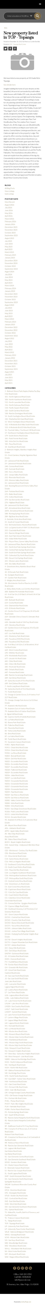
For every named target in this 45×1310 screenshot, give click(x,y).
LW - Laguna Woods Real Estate (17, 1023)
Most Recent (10, 202)
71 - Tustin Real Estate (13, 692)
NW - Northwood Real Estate (16, 1081)
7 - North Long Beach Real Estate (17, 686)
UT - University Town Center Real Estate (20, 1229)
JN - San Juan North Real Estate (17, 976)
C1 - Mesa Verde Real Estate (15, 856)
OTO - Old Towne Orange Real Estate (18, 1095)
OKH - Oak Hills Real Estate (15, 1090)
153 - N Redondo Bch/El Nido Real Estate (20, 427)
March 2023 (9, 319)
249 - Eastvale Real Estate (14, 469)
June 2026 (9, 210)
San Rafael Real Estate (13, 1154)
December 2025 (11, 227)
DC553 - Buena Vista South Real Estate (19, 923)
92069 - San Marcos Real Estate (17, 795)
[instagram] (22, 1268)
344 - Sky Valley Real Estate (15, 564)
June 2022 (9, 344)
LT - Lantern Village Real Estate (16, 1017)
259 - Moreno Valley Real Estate (17, 480)
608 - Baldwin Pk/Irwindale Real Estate (19, 592)
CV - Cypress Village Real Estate (17, 906)
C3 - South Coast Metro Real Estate (18, 867)
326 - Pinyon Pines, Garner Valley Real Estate (21, 541)
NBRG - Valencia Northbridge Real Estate (20, 1059)
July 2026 (8, 207)
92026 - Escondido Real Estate (16, 764)
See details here (10, 85)
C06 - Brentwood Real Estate (16, 853)
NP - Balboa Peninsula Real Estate (17, 1070)
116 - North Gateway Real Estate (17, 405)
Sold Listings (9, 194)
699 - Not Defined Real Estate (16, 683)
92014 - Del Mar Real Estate (15, 758)
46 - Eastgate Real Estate (14, 575)
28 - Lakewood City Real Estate (16, 505)
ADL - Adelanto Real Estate (15, 828)
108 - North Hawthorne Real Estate (18, 399)
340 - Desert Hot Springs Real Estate (18, 558)
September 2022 (11, 336)
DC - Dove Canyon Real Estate (16, 914)
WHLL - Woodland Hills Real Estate (18, 1248)
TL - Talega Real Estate (13, 1221)
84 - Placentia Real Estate (14, 728)
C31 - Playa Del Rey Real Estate (17, 870)
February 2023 (10, 322)
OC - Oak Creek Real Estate (15, 1084)
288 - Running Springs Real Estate (17, 514)
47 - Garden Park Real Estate (15, 578)
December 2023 (11, 294)
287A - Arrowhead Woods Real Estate (19, 511)
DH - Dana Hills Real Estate (15, 948)
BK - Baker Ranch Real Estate (16, 839)
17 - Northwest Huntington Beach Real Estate (22, 433)
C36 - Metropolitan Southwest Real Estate (20, 875)
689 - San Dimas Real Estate (15, 678)
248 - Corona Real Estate (14, 466)
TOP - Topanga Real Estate (18, 44)
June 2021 (9, 377)
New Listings (9, 191)
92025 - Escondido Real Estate (16, 761)
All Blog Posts (10, 188)
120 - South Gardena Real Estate (17, 411)
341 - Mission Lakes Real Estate (16, 561)
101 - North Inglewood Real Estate (18, 397)
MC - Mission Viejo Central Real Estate (19, 1037)
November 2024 (11, 263)
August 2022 (9, 338)
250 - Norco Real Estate (14, 472)
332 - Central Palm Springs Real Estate (19, 550)
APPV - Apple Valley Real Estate (16, 831)
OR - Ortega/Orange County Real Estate (20, 1092)
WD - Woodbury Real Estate (15, 1246)
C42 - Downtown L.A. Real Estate (17, 884)
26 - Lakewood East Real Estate (17, 483)
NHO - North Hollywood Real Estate (18, 1062)
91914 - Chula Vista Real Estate (16, 750)
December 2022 (11, 327)
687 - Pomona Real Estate (14, 672)
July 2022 (8, 341)
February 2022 (10, 355)
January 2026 (10, 224)
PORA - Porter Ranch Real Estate (17, 1109)
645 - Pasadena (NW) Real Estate (17, 639)
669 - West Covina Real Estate (16, 650)
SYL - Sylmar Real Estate (14, 1209)
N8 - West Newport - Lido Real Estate (19, 1056)
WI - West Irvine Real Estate (15, 1251)
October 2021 (10, 366)
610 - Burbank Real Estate (14, 600)
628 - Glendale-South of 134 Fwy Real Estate (21, 622)
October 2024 (10, 266)
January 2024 (10, 291)
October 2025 (10, 233)
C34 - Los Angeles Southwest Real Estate (20, 873)
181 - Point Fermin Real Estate (16, 438)
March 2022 (9, 352)
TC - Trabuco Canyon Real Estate (17, 1218)
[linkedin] (26, 1268)
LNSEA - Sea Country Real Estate (17, 1006)
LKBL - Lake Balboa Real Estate (17, 998)
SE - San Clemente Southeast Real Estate (20, 1159)
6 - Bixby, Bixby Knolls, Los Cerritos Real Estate (22, 589)
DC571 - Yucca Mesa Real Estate (17, 926)
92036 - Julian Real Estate (14, 775)
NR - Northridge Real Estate (15, 1073)
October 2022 (10, 333)
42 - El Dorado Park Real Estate (16, 572)
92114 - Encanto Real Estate (15, 817)
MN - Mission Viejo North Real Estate (19, 1042)
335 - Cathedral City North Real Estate (19, 555)
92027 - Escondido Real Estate (16, 767)
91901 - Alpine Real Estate (14, 745)
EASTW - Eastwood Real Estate (17, 953)
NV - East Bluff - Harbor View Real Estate (20, 1079)
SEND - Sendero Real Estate (15, 1162)
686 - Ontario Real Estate (14, 669)
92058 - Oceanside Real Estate (16, 789)
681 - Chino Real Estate (13, 661)
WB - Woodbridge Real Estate (16, 1243)
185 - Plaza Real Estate (13, 444)
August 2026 (9, 205)
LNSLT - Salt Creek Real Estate (16, 1009)
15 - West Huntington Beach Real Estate (20, 422)
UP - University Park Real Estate (17, 1226)
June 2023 (9, 310)
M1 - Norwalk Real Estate (14, 1026)
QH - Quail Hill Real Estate (14, 1115)
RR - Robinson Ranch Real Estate (17, 1143)
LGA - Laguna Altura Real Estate (16, 995)
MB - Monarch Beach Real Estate (17, 1034)
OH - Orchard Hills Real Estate (16, 1087)
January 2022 (10, 358)
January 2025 (10, 258)
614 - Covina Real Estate (14, 603)
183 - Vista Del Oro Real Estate (16, 441)
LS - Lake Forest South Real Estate (18, 1015)
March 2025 (9, 252)
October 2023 (10, 299)
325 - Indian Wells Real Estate (16, 539)
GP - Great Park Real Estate (15, 970)
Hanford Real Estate (12, 973)
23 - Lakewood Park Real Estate (17, 461)
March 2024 (9, 285)
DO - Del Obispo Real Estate (15, 951)
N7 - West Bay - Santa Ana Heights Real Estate (22, 1054)
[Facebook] (14, 1268)
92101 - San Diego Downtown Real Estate (20, 809)
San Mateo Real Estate (13, 1151)
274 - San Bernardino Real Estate (17, 500)
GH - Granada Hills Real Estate (16, 967)
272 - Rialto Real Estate (13, 494)
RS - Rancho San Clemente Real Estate (19, 1145)
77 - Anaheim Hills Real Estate (16, 706)
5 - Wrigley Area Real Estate (15, 580)
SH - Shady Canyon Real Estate (16, 1165)
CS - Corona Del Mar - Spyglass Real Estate (21, 903)
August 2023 (9, 305)
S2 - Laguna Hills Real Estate (15, 1148)
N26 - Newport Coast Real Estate (17, 1048)
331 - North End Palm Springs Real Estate (20, 547)
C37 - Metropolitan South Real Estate (19, 878)
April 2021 (8, 383)
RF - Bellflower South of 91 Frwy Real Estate (21, 1126)
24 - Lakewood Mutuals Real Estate (18, 463)
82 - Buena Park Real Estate (15, 722)
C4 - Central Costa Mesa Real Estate (18, 881)
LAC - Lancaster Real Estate (15, 984)
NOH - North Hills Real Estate (16, 1067)
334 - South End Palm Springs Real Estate (20, 552)
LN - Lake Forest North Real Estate (18, 1001)
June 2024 (9, 277)
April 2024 (8, 283)
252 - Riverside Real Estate (15, 477)
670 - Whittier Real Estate (14, 653)
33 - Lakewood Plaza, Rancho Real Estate (20, 544)
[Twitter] (18, 1268)
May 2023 (8, 313)
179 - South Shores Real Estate (16, 436)
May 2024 (8, 280)
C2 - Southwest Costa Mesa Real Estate (20, 864)
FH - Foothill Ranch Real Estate (16, 962)
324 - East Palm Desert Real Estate (18, 536)
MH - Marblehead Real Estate (16, 1040)
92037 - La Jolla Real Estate (15, 778)
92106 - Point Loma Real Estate (16, 811)
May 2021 (8, 380)
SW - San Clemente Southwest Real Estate (21, 1207)
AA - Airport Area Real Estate (15, 825)
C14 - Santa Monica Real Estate (16, 859)
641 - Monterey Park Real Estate (17, 636)
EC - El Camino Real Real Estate (16, 956)
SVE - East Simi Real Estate (15, 1201)
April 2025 (8, 249)
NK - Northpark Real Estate (15, 1065)
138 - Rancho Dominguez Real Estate (18, 413)
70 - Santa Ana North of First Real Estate (20, 689)
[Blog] (30, 1268)
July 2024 (8, 274)
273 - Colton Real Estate (14, 497)
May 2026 (8, 213)
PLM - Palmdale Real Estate (15, 1106)
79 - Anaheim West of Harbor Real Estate (20, 711)
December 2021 (11, 361)
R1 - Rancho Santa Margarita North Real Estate (22, 1118)
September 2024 (11, 269)
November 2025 (11, 230)
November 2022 (11, 330)
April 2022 (8, 349)
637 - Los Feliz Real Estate (14, 633)
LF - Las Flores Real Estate (15, 992)
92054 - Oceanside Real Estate (16, 781)
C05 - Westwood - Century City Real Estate (21, 850)
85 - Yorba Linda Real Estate (15, 731)
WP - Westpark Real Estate (15, 1254)
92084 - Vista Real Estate (14, 806)
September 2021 (11, 369)
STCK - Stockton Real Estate (15, 1190)
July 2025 (8, 241)
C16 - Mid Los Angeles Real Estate (17, 861)
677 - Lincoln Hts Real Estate (15, 658)
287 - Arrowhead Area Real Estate (17, 508)
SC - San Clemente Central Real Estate (19, 1157)
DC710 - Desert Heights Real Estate (18, 939)
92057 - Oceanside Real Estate (16, 786)
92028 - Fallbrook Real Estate (16, 770)
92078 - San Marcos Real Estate (17, 798)
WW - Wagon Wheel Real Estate (17, 1257)
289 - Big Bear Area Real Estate (16, 516)
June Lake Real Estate (13, 981)
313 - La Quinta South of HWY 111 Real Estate (22, 527)
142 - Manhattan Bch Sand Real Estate (19, 419)
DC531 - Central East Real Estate (17, 917)
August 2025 (9, 238)
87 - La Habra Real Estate (14, 736)
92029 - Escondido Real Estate (16, 772)
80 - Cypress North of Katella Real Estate (20, 717)
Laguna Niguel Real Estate (14, 987)
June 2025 (9, 244)
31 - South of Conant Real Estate (17, 522)
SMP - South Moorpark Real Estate (18, 1176)
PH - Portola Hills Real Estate (16, 1098)
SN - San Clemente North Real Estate (19, 1179)
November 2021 (11, 363)
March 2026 (9, 219)
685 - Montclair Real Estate (15, 667)
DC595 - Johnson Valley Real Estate (18, 928)
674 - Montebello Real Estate (16, 655)
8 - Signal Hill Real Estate (14, 714)
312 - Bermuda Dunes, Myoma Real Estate (21, 525)
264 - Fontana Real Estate (14, 491)
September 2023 (11, 302)
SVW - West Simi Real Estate (15, 1204)
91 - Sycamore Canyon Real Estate (18, 742)
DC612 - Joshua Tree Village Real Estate (20, 931)
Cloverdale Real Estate (13, 901)
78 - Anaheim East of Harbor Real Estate (20, 708)
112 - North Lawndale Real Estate (17, 402)
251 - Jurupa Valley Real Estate (16, 475)
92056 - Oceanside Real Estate (16, 784)
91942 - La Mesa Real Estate (15, 753)
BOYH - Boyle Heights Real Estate (17, 842)
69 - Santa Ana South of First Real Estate (20, 681)
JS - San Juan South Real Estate (16, 978)
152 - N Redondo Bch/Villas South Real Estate (22, 424)
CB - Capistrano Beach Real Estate (18, 889)
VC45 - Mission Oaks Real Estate (17, 1237)
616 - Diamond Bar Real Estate (16, 605)
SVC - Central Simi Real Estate (16, 1198)
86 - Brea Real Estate (13, 733)
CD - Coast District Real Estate (16, 895)
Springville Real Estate (13, 1182)
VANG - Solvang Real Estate (15, 1235)
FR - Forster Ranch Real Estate (16, 964)
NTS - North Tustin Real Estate (16, 1076)
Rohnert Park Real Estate (14, 1134)
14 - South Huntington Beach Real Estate (20, 416)
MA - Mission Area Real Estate (16, 1031)
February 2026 (10, 221)
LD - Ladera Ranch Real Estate (16, 990)
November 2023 (11, 297)
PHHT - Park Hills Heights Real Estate (19, 1104)
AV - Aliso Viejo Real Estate (15, 834)
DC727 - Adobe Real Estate (15, 945)
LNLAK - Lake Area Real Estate (16, 1003)
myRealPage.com (26, 1302)
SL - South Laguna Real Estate (16, 1173)
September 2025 (11, 235)
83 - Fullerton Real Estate (14, 725)
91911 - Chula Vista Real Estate (16, 747)
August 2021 (9, 372)
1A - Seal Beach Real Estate (15, 447)
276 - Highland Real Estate (14, 502)
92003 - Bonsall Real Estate (15, 756)
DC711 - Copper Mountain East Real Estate (21, 942)
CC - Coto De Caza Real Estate (16, 892)
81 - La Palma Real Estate (14, 720)
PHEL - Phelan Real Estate (15, 1101)
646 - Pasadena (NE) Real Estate (17, 642)
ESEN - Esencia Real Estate (15, 959)
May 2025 (8, 246)
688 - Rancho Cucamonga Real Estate (19, 675)
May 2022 (8, 347)
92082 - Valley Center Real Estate (17, 800)
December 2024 (11, 260)
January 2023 (10, 324)
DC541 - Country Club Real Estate (17, 920)
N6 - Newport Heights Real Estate (17, 1051)
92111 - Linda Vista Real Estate (16, 814)
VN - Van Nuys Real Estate (14, 1240)
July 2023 (8, 308)
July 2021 (8, 375)
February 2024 (10, 288)
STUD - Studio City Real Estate (16, 1195)
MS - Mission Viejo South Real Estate (18, 1045)
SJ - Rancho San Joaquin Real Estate (18, 1170)
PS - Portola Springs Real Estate (16, 1112)
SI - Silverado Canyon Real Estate (17, 1168)
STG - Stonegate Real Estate (15, 1193)
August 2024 (9, 272)
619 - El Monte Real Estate (15, 608)
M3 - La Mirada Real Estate (15, 1029)
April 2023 (8, 316)
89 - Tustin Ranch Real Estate (15, 739)
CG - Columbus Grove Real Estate (17, 898)
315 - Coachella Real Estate (15, 530)
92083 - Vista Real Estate (14, 803)
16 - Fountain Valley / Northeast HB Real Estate (22, 430)
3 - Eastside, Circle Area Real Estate (18, 519)
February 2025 (10, 255)
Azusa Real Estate (11, 836)
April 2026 (8, 216)
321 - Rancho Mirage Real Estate (17, 533)
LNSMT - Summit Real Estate (16, 1012)
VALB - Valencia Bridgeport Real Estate (19, 1232)
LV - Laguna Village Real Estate (16, 1020)
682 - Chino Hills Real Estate (15, 664)
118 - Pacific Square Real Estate (17, 408)
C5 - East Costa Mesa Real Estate (17, 887)
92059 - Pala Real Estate (14, 792)
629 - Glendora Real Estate (15, 625)
